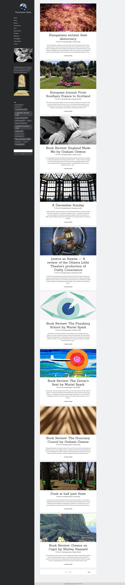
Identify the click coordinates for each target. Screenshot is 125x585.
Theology (19, 144)
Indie (19, 131)
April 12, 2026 (76, 41)
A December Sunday (68, 188)
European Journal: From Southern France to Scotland (68, 75)
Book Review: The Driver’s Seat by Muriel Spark (68, 363)
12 (70, 572)
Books (15, 20)
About (15, 17)
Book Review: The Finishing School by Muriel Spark (68, 306)
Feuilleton (16, 33)
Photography (17, 38)
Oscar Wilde (18, 141)
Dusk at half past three (68, 476)
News (15, 28)
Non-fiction (22, 139)
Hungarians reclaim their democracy (68, 17)
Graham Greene (22, 127)
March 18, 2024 (77, 552)
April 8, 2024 (77, 496)
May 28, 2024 (76, 444)
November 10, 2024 (77, 272)
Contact (16, 43)
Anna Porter (18, 106)
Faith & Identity (20, 120)
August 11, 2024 (77, 330)
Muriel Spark (19, 136)
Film (29, 120)
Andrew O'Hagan (19, 104)
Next (89, 572)
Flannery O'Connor (20, 123)
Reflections (16, 36)
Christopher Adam (23, 12)
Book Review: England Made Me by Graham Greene (68, 130)
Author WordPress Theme (70, 583)
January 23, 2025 (77, 154)
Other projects (17, 41)
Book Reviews (17, 30)
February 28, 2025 (76, 99)
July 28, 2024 (77, 387)
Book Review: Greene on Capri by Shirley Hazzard (68, 528)
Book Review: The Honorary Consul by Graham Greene (68, 420)
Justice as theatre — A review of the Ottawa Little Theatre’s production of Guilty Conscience (68, 241)
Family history (17, 25)
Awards (16, 23)
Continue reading (68, 55)
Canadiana (21, 109)
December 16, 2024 (77, 208)
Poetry (25, 141)
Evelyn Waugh (21, 118)
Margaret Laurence (19, 133)
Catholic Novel (22, 113)
